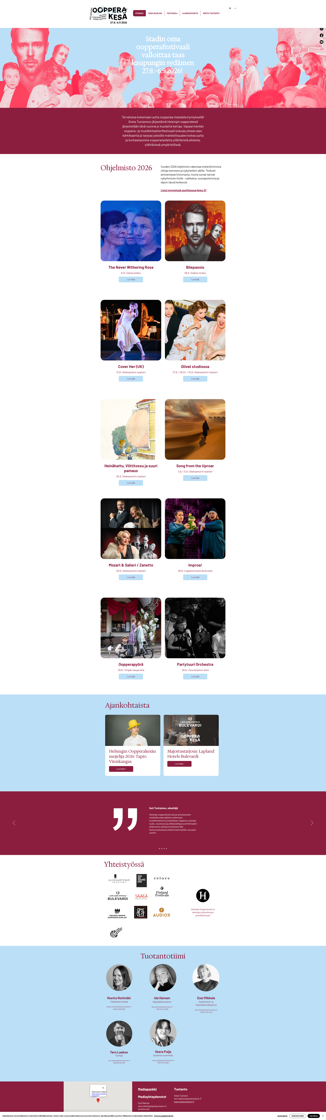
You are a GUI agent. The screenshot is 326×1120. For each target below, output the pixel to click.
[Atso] (164, 848)
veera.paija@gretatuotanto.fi (163, 1060)
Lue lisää (131, 279)
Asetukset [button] (282, 1116)
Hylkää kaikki (298, 1116)
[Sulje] (322, 1116)
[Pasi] (161, 848)
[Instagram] (321, 28)
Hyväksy (314, 1116)
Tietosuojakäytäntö (163, 1116)
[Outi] (159, 848)
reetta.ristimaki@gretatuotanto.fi (119, 1007)
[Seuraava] (312, 823)
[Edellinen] (14, 823)
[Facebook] (321, 35)
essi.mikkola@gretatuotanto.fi (206, 1010)
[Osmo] (166, 848)
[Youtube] (321, 42)
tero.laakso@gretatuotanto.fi (119, 1061)
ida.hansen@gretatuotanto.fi (162, 1007)
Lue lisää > (121, 768)
